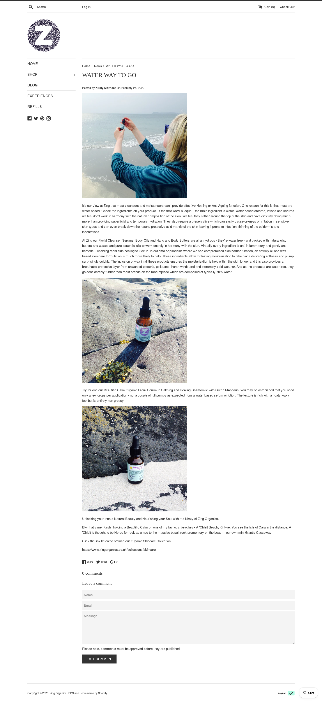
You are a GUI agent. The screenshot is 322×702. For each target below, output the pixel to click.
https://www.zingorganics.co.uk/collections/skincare (119, 549)
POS (71, 693)
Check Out (287, 7)
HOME (32, 63)
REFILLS (34, 106)
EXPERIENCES (40, 95)
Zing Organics (58, 693)
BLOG (32, 85)
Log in (86, 7)
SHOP (51, 74)
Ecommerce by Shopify (93, 693)
